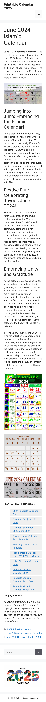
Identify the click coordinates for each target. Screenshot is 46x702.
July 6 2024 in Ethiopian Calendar (24, 633)
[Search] (38, 652)
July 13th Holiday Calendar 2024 (24, 637)
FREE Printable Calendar (19, 629)
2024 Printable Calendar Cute (25, 512)
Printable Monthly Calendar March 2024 (24, 588)
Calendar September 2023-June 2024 (23, 529)
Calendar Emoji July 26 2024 (24, 521)
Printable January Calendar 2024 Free (23, 580)
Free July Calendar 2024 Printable (25, 546)
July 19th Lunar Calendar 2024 (26, 563)
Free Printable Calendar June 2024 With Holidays (26, 554)
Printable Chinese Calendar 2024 (22, 571)
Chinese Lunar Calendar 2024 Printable (25, 538)
